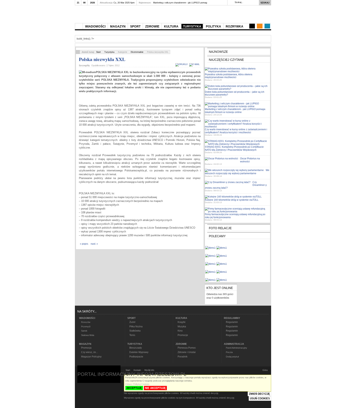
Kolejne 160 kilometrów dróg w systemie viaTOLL (231, 199)
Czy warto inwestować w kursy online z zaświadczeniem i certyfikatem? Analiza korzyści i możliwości (236, 131)
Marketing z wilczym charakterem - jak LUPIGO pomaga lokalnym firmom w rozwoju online (235, 110)
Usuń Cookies (260, 398)
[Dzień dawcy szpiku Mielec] (210, 246)
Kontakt (137, 370)
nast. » (94, 243)
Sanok (84, 331)
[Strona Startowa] (79, 26)
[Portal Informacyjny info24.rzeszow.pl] (121, 15)
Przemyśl (85, 326)
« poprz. (84, 243)
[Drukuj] (182, 64)
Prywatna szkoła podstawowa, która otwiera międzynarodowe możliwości (228, 76)
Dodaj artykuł (232, 356)
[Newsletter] (260, 26)
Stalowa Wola (87, 335)
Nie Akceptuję (155, 388)
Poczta (229, 352)
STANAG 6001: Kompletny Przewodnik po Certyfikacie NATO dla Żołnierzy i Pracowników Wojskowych (234, 148)
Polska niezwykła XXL (102, 59)
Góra (265, 370)
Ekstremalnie (137, 52)
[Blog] (252, 26)
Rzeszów (85, 322)
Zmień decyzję (259, 393)
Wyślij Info (149, 370)
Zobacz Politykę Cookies (137, 384)
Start (98, 52)
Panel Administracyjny (236, 348)
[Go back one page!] (78, 52)
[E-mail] (195, 64)
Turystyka (109, 52)
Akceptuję (134, 388)
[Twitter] (267, 26)
